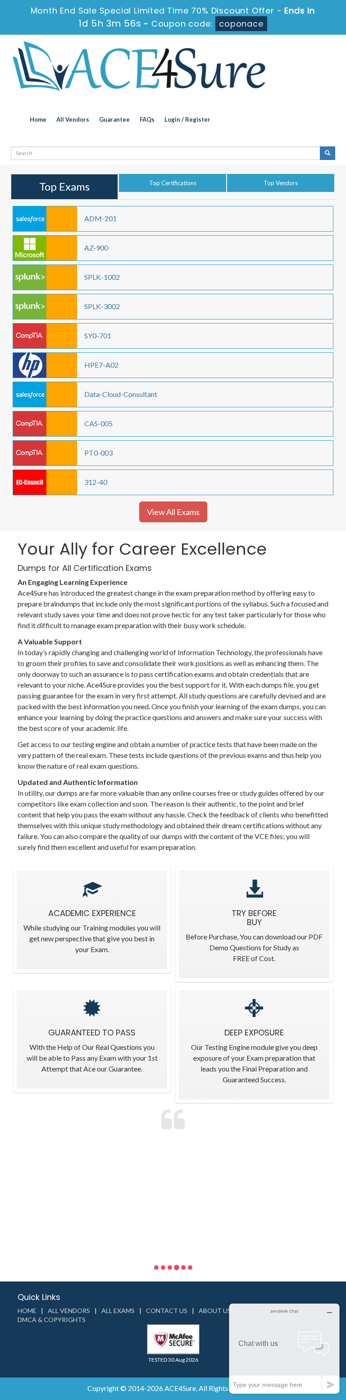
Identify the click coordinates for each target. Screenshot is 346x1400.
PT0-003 (98, 452)
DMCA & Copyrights (52, 1319)
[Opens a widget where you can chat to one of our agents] (284, 1348)
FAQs (147, 119)
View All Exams (173, 512)
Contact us (166, 1310)
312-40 (95, 482)
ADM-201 (100, 218)
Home (38, 119)
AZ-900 (96, 247)
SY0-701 (97, 335)
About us (215, 1310)
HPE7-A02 (101, 364)
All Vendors (72, 119)
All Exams (118, 1310)
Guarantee (114, 119)
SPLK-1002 (102, 277)
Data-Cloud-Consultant (120, 394)
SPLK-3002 (102, 306)
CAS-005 (98, 423)
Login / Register (187, 119)
